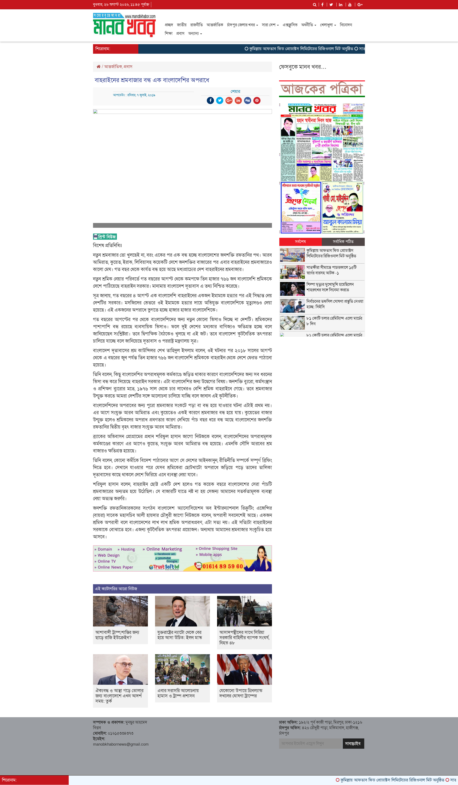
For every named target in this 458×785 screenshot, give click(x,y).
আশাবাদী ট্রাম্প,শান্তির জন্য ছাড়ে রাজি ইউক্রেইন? (117, 635)
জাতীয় (182, 25)
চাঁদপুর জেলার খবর (241, 25)
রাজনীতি (196, 25)
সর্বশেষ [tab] (300, 241)
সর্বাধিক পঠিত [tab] (343, 241)
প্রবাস (180, 33)
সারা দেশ (269, 25)
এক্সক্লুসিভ (290, 25)
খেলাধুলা (327, 25)
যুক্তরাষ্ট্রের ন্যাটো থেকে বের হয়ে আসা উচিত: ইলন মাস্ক (179, 635)
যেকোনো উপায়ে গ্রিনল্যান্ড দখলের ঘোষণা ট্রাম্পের (240, 693)
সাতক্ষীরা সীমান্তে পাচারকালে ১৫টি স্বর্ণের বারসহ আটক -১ (331, 270)
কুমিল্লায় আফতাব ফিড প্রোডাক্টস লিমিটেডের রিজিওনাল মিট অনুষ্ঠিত (281, 49)
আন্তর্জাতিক (215, 25)
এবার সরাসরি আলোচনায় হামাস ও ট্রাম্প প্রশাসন (178, 693)
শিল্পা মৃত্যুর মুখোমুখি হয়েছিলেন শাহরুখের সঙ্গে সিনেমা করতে (330, 287)
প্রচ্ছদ (169, 25)
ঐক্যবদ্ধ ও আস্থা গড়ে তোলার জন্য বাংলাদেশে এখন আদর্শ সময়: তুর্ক (119, 696)
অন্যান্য (194, 33)
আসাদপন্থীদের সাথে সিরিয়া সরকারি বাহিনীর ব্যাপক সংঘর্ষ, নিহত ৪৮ (244, 638)
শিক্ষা (168, 33)
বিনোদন (346, 25)
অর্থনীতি (307, 25)
